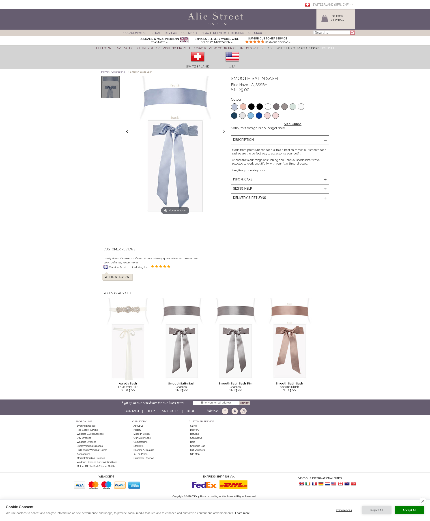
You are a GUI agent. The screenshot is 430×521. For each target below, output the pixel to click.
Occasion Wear (134, 33)
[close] (422, 501)
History (137, 429)
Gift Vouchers (197, 450)
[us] (232, 63)
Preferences (344, 510)
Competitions (140, 442)
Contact (132, 411)
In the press (140, 454)
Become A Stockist (143, 450)
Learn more (242, 513)
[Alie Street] (195, 25)
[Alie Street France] (314, 483)
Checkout (256, 33)
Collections (118, 71)
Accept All (409, 510)
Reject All (376, 510)
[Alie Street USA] (334, 483)
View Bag (337, 20)
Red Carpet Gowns (87, 429)
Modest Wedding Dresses (91, 458)
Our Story (189, 33)
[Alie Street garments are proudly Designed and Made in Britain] (184, 40)
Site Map (195, 454)
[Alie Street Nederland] (327, 483)
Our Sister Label (142, 437)
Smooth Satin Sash (181, 383)
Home (105, 71)
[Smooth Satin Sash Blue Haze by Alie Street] (110, 87)
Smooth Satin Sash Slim (235, 383)
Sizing (193, 425)
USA (232, 66)
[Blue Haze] (234, 107)
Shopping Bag (197, 446)
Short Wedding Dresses (90, 446)
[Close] (328, 48)
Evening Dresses (86, 425)
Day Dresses (84, 437)
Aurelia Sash (128, 383)
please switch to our (290, 48)
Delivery (220, 33)
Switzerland (198, 66)
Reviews (171, 33)
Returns (237, 33)
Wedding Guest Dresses (90, 433)
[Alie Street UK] (301, 483)
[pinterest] (234, 411)
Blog (205, 33)
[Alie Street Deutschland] (321, 483)
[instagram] (243, 411)
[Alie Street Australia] (347, 483)
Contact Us (196, 437)
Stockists (138, 446)
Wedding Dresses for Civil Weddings (97, 462)
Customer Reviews (143, 458)
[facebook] (226, 411)
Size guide (171, 411)
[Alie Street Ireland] (308, 483)
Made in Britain (141, 433)
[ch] (198, 63)
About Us (138, 425)
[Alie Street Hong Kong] (353, 483)
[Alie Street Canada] (340, 483)
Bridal (156, 33)
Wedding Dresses (86, 442)
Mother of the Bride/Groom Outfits (96, 466)
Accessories (83, 454)
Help (151, 411)
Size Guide (292, 124)
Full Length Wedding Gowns (92, 450)
